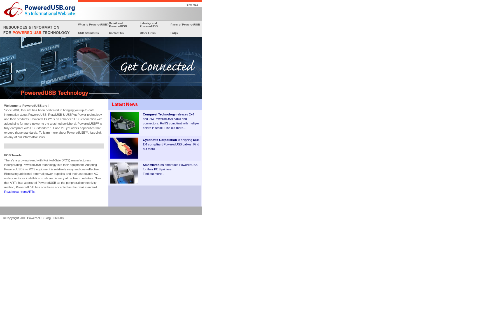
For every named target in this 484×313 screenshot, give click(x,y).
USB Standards (88, 32)
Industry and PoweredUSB (149, 25)
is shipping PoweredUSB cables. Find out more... (171, 144)
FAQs (174, 32)
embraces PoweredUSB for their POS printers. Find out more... (170, 169)
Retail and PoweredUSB (118, 25)
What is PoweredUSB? (93, 24)
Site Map (192, 4)
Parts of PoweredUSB (185, 24)
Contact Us (116, 32)
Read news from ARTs (19, 191)
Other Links (148, 32)
